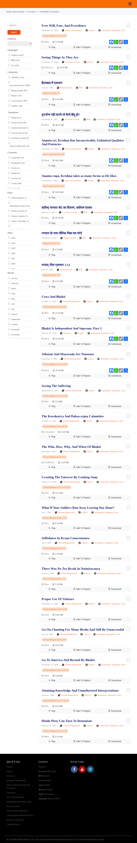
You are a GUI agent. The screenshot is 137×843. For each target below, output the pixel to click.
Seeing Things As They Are (60, 57)
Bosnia (15, 168)
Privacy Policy (13, 806)
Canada (16, 178)
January (14, 278)
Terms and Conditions (17, 811)
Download (116, 47)
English (17, 55)
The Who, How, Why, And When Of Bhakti (71, 446)
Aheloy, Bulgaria (18, 198)
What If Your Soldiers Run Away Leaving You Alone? (78, 507)
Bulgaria (15, 173)
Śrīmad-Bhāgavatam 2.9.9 (54, 640)
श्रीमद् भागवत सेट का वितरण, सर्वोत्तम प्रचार (67, 207)
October (14, 324)
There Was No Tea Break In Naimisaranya (71, 568)
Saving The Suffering (56, 386)
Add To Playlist (83, 47)
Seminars (67, 333)
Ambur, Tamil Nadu (20, 221)
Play (53, 47)
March (13, 288)
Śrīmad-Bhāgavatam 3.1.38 (55, 609)
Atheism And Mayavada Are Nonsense (68, 354)
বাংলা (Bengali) (45, 780)
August (14, 314)
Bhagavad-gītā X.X (51, 93)
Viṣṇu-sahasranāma (73, 149)
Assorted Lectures (20, 85)
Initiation (16, 106)
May (13, 299)
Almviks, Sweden (19, 216)
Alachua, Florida (19, 211)
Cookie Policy (13, 824)
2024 (13, 243)
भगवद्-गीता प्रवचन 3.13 (56, 265)
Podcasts (11, 793)
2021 (13, 258)
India (123, 30)
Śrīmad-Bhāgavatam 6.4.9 (54, 307)
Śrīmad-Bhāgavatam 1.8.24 (55, 426)
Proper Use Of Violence (58, 599)
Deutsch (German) (19, 128)
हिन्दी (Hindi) (44, 776)
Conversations (19, 101)
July (12, 309)
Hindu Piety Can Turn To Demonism (67, 721)
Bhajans (16, 96)
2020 (13, 264)
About (10, 771)
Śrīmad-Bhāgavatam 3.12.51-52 (56, 487)
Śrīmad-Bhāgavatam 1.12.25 (55, 396)
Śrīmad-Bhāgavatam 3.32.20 (55, 670)
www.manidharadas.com (19, 802)
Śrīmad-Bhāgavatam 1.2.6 (54, 457)
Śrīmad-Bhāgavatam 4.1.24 (55, 731)
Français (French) (19, 133)
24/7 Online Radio (16, 797)
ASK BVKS (17, 77)
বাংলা (15, 65)
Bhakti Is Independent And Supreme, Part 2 (72, 328)
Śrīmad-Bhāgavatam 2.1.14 (54, 518)
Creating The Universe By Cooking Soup (69, 477)
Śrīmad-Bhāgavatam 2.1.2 (54, 579)
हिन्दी (15, 60)
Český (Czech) (18, 123)
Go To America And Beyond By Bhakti (68, 660)
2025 (13, 238)
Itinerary (11, 776)
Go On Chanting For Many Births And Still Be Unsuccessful (83, 629)
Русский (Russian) (47, 771)
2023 (13, 248)
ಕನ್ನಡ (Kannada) (46, 794)
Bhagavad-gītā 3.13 (51, 275)
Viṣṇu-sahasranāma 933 (53, 154)
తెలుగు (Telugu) (46, 789)
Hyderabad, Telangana (110, 30)
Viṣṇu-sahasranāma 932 (53, 186)
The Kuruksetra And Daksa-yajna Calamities (73, 416)
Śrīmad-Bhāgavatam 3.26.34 (55, 701)
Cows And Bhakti (53, 296)
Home (9, 767)
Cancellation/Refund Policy (20, 815)
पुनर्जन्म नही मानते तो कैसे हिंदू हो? (61, 114)
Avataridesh (17, 158)
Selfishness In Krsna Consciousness (66, 538)
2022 (13, 253)
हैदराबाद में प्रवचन (52, 83)
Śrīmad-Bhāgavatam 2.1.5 (54, 548)
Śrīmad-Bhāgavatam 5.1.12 (54, 36)
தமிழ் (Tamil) (44, 785)
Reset (14, 32)
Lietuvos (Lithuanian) (19, 146)
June (13, 304)
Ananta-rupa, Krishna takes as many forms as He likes (79, 176)
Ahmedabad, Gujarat (20, 206)
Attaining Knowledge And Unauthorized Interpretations (80, 690)
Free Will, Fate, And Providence (64, 25)
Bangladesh (18, 163)
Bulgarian (16, 118)
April (13, 294)
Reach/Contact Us (15, 820)
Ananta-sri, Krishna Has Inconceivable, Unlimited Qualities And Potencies (83, 142)
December (15, 335)
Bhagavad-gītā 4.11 (51, 243)
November (15, 330)
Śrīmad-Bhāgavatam (73, 30)
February (14, 283)
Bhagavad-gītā (19, 90)
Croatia (16, 183)
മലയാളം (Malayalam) (49, 798)
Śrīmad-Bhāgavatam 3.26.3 (55, 364)
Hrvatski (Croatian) (20, 138)
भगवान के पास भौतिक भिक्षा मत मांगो (62, 233)
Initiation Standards (16, 780)
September (15, 319)
